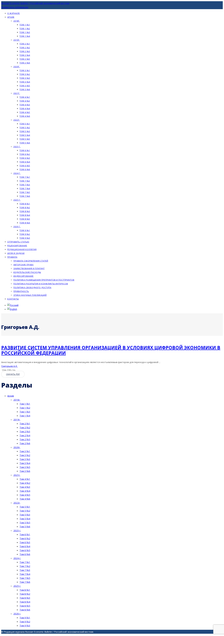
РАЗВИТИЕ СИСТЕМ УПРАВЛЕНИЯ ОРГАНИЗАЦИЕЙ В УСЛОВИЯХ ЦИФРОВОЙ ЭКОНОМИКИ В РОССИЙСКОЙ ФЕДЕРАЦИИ (110, 350)
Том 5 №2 (25, 127)
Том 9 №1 (25, 230)
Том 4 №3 (25, 104)
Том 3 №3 (25, 78)
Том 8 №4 (25, 215)
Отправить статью (18, 241)
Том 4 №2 (25, 100)
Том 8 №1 (25, 203)
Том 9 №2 (25, 234)
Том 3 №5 (25, 85)
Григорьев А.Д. (9, 366)
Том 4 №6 (25, 116)
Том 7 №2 (25, 180)
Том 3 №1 (25, 70)
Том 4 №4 (25, 108)
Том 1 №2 (25, 28)
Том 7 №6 (25, 196)
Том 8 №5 (25, 219)
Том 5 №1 (25, 123)
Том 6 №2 (25, 154)
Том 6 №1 (25, 150)
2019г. (16, 40)
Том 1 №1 (25, 24)
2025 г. (17, 199)
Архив (10, 17)
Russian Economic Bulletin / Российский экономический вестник (35, 3)
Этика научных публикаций (30, 295)
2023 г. (17, 146)
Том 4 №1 (25, 97)
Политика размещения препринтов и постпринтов (43, 279)
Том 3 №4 (25, 81)
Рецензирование (17, 245)
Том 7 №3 (25, 184)
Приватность (21, 291)
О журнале (13, 13)
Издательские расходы (27, 272)
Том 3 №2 (25, 74)
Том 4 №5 (25, 112)
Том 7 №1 (25, 177)
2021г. (16, 93)
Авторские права (23, 264)
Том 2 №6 (25, 62)
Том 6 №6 (25, 169)
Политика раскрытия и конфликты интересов (40, 283)
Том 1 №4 (25, 36)
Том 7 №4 (25, 188)
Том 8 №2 (25, 207)
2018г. (16, 20)
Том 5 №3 (25, 131)
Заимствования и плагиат (29, 268)
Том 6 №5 (25, 165)
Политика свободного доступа (32, 287)
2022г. (16, 120)
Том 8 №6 (25, 222)
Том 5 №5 (25, 139)
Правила (12, 257)
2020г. (16, 66)
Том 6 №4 (25, 161)
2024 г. (17, 173)
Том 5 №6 (25, 142)
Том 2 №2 (25, 47)
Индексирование (23, 276)
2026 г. (17, 226)
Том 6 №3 (25, 158)
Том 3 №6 (25, 89)
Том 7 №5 (25, 192)
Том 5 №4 (25, 135)
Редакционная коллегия (22, 249)
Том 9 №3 (25, 238)
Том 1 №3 (25, 32)
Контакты (13, 299)
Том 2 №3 (25, 51)
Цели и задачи (16, 253)
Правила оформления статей (30, 260)
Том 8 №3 (25, 211)
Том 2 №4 (25, 55)
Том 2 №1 (25, 43)
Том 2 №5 (25, 59)
